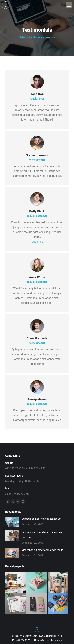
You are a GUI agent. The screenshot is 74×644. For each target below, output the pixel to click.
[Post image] (12, 522)
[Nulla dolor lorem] (15, 582)
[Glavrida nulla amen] (15, 604)
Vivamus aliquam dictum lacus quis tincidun (42, 535)
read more (37, 241)
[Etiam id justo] (36, 604)
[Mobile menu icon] (69, 5)
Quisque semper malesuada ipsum (41, 518)
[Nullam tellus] (36, 582)
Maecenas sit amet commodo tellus (42, 550)
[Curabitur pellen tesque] (58, 604)
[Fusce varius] (58, 582)
